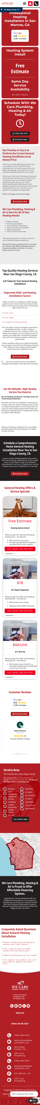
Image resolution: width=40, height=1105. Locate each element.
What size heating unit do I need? (20, 955)
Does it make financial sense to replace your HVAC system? (19, 943)
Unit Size (8, 313)
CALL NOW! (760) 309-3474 (20, 549)
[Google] (12, 1006)
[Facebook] (16, 1006)
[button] (24, 3)
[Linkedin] (28, 1006)
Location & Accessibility (15, 322)
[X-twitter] (24, 1006)
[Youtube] (20, 1006)
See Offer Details (20, 95)
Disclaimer (9, 553)
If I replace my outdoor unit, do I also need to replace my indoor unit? (20, 962)
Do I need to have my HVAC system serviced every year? (17, 950)
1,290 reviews (24, 759)
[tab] (20, 313)
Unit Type (9, 317)
